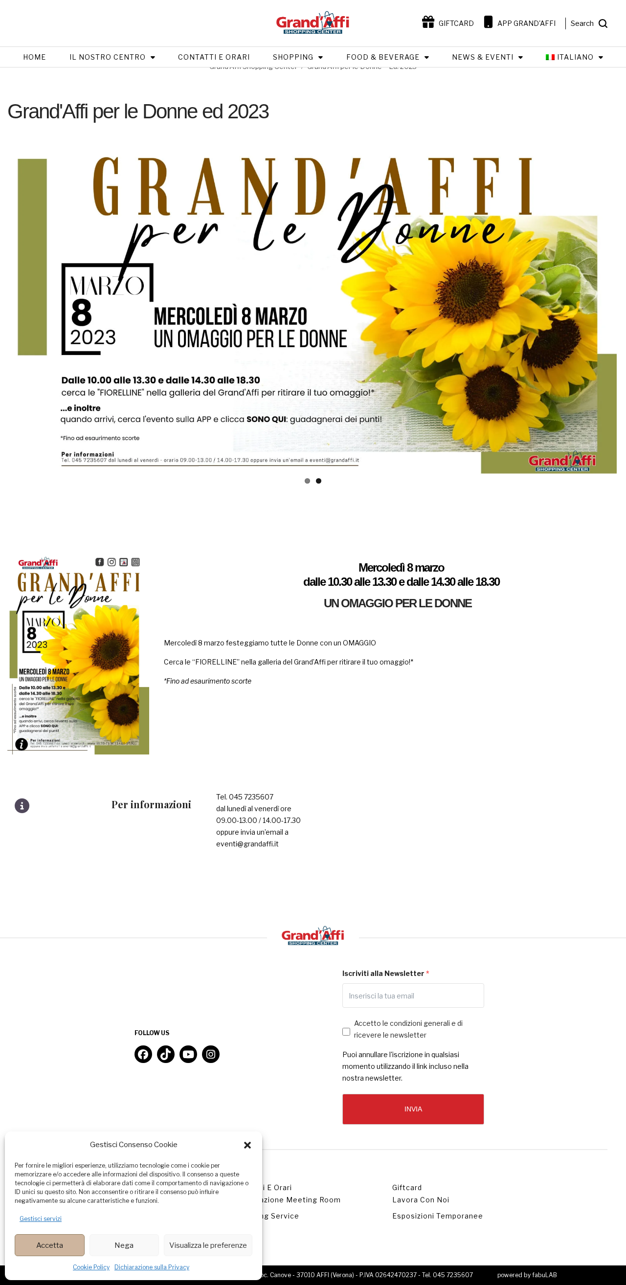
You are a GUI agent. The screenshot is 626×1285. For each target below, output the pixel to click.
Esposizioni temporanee (437, 1216)
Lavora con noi (420, 1200)
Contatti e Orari (214, 57)
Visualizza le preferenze (208, 1245)
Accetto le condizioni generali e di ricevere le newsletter (408, 1029)
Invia (413, 1109)
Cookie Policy (91, 1267)
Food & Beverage (383, 57)
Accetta (49, 1245)
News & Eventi (483, 57)
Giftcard (407, 1187)
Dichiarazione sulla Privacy (151, 1267)
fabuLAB (544, 1275)
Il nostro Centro (107, 57)
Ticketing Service (266, 1216)
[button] (247, 1145)
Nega (124, 1245)
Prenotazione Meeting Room (287, 1200)
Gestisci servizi (41, 1218)
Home (34, 57)
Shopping (293, 57)
